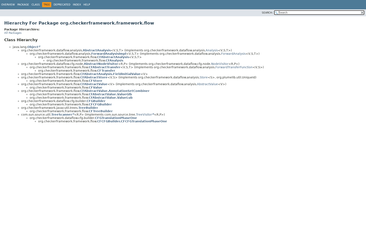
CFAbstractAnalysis (113, 57)
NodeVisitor (220, 63)
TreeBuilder (88, 107)
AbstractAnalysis (97, 50)
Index (77, 4)
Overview (8, 4)
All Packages (13, 32)
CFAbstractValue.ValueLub (111, 97)
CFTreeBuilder (101, 111)
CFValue (95, 87)
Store (204, 77)
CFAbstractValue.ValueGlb (110, 94)
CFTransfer (106, 70)
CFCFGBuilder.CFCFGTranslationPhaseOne (132, 121)
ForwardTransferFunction (234, 67)
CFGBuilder (96, 101)
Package (23, 4)
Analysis (212, 50)
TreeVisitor (144, 114)
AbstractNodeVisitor (101, 63)
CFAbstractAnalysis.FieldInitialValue (110, 74)
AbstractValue (207, 84)
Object (32, 47)
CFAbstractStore (94, 77)
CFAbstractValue (94, 84)
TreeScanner (61, 114)
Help (86, 4)
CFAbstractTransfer (105, 67)
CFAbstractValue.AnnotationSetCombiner (115, 91)
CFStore (95, 80)
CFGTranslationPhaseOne (116, 118)
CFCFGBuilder (100, 104)
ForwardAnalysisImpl (108, 53)
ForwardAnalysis (233, 53)
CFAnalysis (114, 60)
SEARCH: (267, 12)
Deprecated (62, 4)
